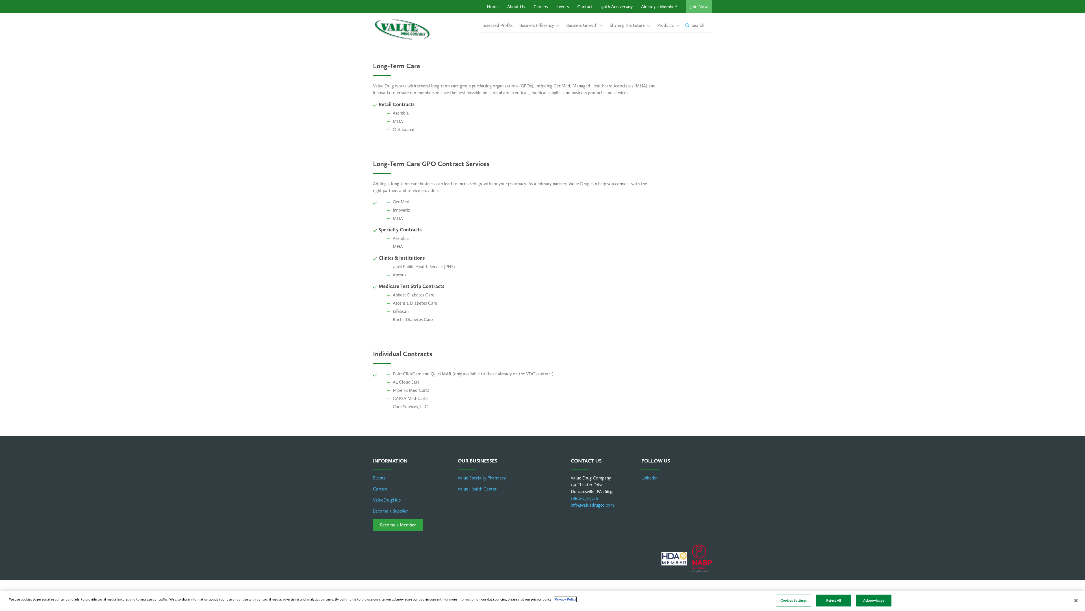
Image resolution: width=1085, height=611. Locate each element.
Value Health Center (477, 489)
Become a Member (398, 525)
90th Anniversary (617, 6)
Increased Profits (497, 25)
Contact (585, 6)
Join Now (699, 6)
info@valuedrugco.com (592, 505)
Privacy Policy (565, 599)
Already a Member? (659, 6)
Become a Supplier (390, 511)
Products (665, 25)
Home (493, 6)
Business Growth (581, 25)
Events (562, 6)
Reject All (833, 600)
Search (698, 25)
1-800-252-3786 (584, 498)
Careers (540, 6)
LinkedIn (649, 478)
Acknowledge (873, 600)
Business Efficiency (536, 25)
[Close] (1076, 600)
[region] (542, 601)
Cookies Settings (793, 600)
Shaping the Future (627, 25)
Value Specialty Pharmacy (482, 478)
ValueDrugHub (387, 500)
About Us (516, 6)
